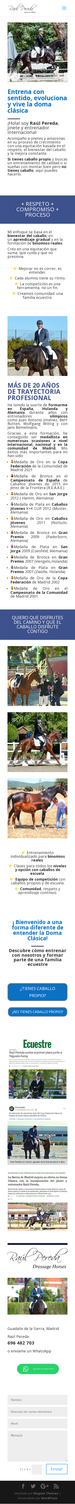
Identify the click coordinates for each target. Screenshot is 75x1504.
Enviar (57, 1469)
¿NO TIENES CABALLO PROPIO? (37, 1011)
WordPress (49, 1498)
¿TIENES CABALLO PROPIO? (37, 992)
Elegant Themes (46, 1493)
